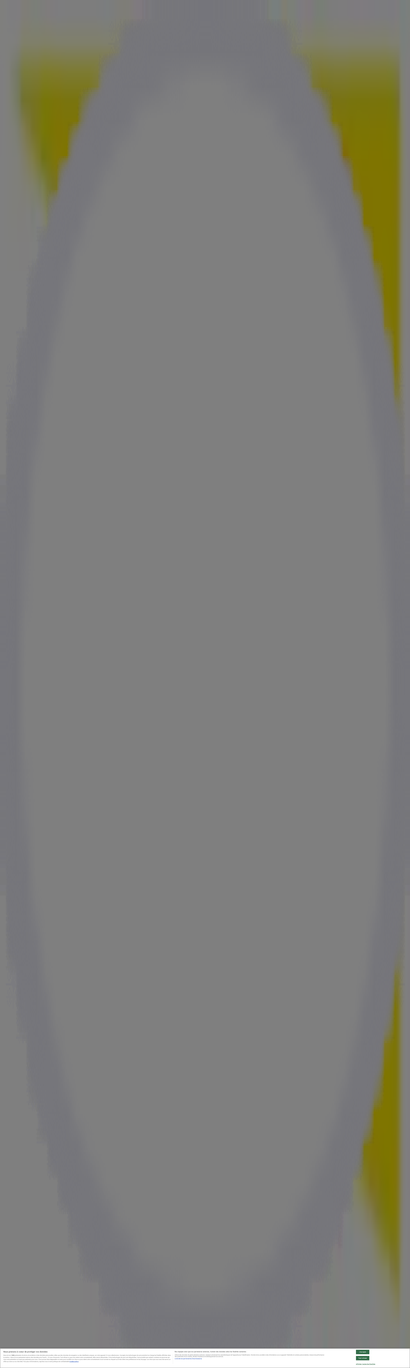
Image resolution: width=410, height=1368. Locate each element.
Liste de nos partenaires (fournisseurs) (188, 1358)
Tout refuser (362, 1358)
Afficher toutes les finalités (365, 1364)
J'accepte (362, 1352)
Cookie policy (74, 1361)
